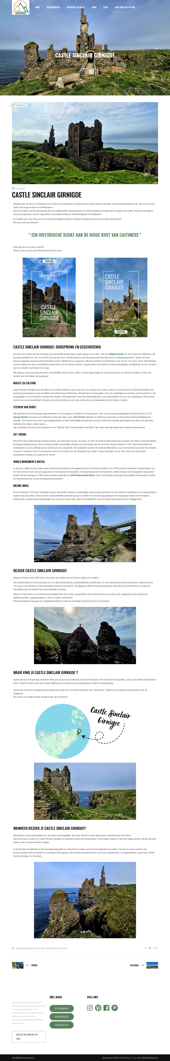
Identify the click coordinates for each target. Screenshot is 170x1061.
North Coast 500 (42, 948)
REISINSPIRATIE (61, 1016)
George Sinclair (20, 417)
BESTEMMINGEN (61, 1008)
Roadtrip (54, 948)
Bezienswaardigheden (25, 948)
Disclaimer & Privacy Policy (116, 1057)
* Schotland (20, 105)
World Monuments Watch (83, 475)
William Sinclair (116, 354)
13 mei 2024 (20, 188)
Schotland (63, 948)
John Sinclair (79, 417)
